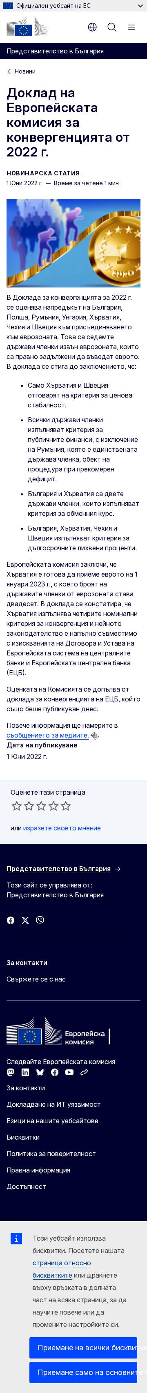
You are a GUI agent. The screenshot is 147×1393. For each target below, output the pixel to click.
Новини (25, 71)
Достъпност (26, 1186)
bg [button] (92, 27)
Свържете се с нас (36, 979)
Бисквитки (23, 1137)
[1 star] (17, 805)
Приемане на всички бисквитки (87, 1347)
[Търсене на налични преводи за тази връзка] (95, 736)
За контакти (26, 1088)
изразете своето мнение (62, 828)
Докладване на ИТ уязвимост (54, 1104)
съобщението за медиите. (48, 735)
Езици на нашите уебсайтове (52, 1121)
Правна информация (38, 1170)
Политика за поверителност (51, 1153)
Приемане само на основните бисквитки (87, 1372)
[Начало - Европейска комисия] (27, 26)
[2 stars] (23, 805)
